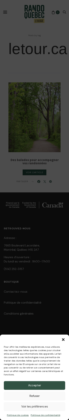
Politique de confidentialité (45, 415)
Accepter (34, 385)
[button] (63, 339)
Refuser (35, 396)
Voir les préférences (34, 406)
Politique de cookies (18, 415)
